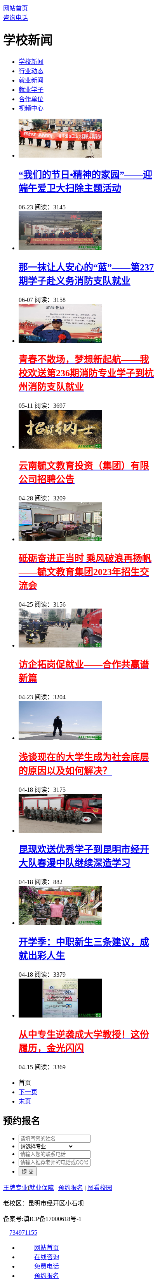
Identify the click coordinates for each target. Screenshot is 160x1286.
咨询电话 (15, 17)
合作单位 (31, 99)
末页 (25, 1101)
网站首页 (15, 8)
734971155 (23, 1232)
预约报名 (70, 1187)
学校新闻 (31, 61)
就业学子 (31, 89)
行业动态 (31, 71)
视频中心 (31, 108)
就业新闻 (31, 80)
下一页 (28, 1092)
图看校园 (99, 1187)
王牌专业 (15, 1187)
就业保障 (41, 1187)
